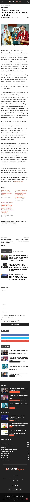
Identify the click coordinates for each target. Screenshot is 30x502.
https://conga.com (18, 181)
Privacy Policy (8, 496)
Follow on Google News (19, 496)
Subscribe (26, 340)
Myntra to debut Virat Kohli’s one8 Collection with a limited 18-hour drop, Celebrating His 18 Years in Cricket (18, 267)
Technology (12, 376)
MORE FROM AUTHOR (18, 251)
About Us (6, 495)
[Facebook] (2, 20)
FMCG (11, 426)
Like (27, 335)
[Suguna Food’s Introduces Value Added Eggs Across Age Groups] (4, 425)
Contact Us (18, 495)
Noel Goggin (23, 221)
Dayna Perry (17, 221)
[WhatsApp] (9, 20)
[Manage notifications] (27, 499)
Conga (12, 221)
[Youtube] (20, 489)
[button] (2, 2)
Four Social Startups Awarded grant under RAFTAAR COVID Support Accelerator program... (18, 432)
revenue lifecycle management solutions (9, 224)
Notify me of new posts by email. (10, 321)
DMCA (23, 495)
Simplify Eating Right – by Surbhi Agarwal (22, 240)
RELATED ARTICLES (6, 251)
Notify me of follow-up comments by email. (12, 320)
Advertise (12, 495)
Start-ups (12, 420)
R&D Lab (14, 223)
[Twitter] (6, 20)
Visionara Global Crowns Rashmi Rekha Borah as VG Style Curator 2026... (18, 359)
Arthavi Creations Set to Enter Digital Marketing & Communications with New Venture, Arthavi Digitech (18, 277)
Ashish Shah (7, 221)
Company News (8, 5)
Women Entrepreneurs (14, 353)
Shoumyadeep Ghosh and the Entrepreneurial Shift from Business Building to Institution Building (18, 258)
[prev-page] (2, 283)
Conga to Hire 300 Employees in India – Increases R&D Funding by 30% (6, 192)
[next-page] (4, 283)
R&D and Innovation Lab (6, 223)
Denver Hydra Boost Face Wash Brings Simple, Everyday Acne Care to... (18, 366)
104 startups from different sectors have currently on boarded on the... (17, 417)
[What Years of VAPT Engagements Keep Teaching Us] (4, 374)
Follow (26, 338)
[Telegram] (15, 20)
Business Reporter (6, 17)
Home (2, 5)
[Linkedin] (12, 20)
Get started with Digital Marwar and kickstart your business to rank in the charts (8, 242)
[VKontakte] (16, 489)
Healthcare (12, 369)
